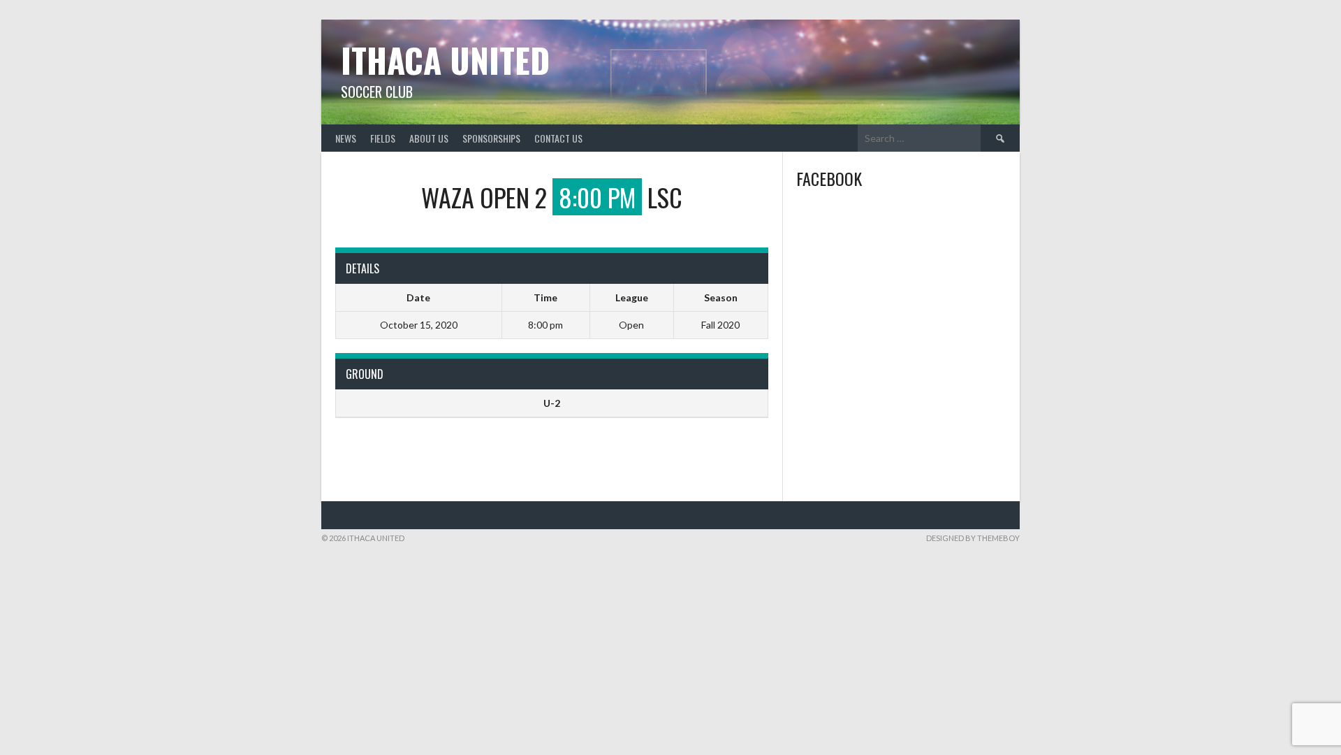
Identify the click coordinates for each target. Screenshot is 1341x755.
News (345, 138)
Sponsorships (491, 138)
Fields (382, 138)
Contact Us (558, 138)
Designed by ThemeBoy (973, 537)
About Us (428, 138)
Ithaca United (445, 60)
